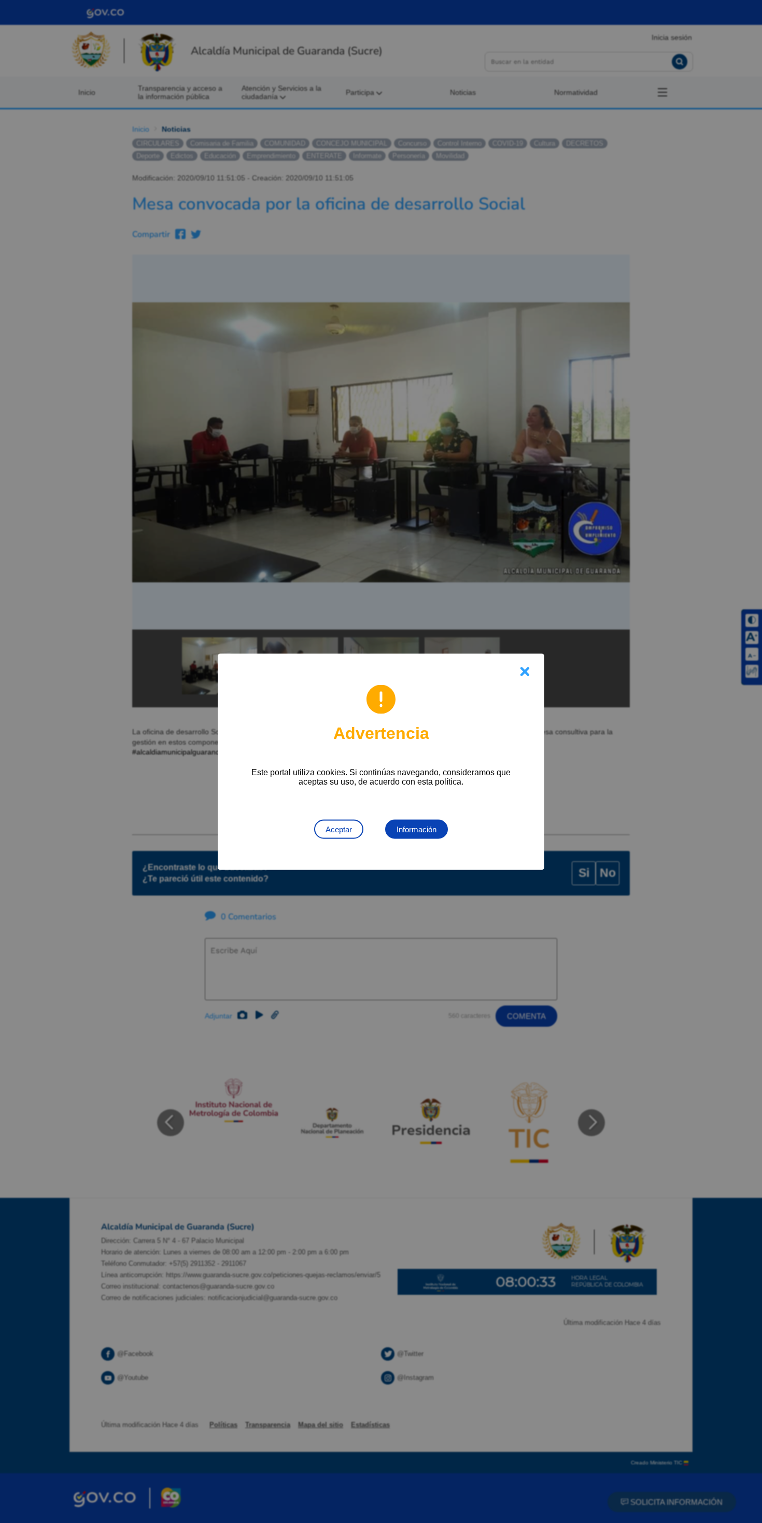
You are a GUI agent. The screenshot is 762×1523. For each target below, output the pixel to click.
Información (416, 829)
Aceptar (339, 829)
